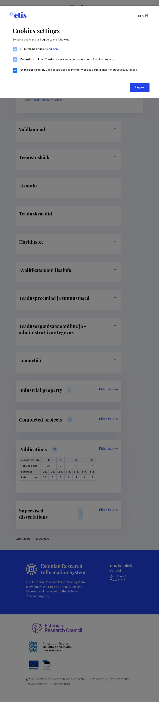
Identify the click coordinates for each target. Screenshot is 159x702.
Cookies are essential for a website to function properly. (67, 59)
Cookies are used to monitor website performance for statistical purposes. (78, 70)
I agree (139, 87)
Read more (52, 49)
